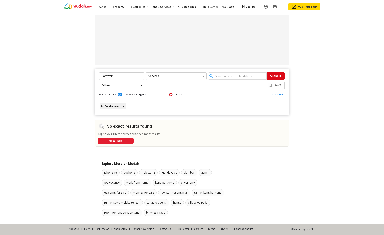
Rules (87, 229)
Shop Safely (120, 229)
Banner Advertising (143, 229)
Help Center (182, 229)
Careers (198, 229)
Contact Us (164, 229)
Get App (250, 6)
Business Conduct (243, 229)
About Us (74, 229)
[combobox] (237, 76)
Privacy (224, 229)
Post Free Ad (102, 229)
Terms (211, 229)
